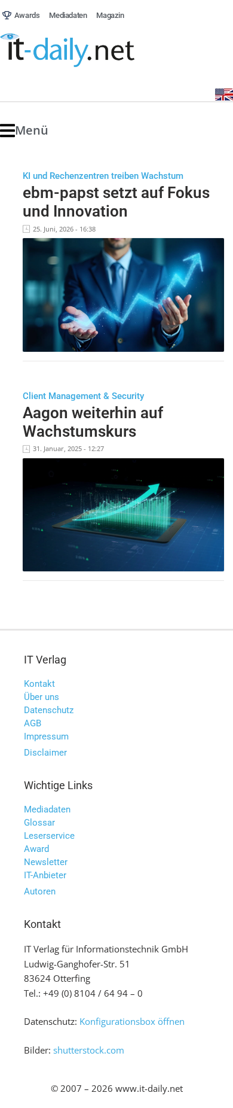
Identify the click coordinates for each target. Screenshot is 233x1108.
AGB (32, 723)
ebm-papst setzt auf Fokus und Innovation (116, 202)
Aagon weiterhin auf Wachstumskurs (93, 422)
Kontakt (39, 683)
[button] (24, 130)
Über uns (41, 697)
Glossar (39, 822)
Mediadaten (47, 809)
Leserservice (49, 835)
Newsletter (46, 862)
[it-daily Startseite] (89, 51)
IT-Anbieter (45, 875)
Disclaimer (45, 752)
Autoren (40, 891)
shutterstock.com (88, 1050)
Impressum (46, 736)
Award (36, 849)
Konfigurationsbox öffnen (132, 1021)
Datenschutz (48, 710)
